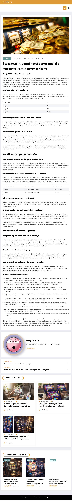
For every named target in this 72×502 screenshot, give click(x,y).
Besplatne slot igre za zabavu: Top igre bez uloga (57, 481)
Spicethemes (36, 497)
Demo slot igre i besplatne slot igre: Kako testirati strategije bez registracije (17, 405)
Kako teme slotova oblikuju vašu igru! (18, 364)
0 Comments (41, 58)
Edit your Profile (53, 344)
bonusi (51, 268)
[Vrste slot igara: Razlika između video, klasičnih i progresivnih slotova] (18, 424)
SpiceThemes (50, 497)
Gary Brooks (18, 58)
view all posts (30, 348)
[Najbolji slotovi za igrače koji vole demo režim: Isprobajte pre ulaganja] (53, 391)
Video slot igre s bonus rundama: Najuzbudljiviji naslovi (12, 481)
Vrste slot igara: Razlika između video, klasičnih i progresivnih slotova (17, 438)
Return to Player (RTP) (9, 78)
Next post (7, 367)
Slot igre (5, 122)
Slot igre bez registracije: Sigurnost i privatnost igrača (34, 481)
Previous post (8, 361)
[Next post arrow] (67, 370)
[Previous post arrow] (67, 363)
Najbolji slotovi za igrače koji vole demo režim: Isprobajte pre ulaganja (51, 405)
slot (14, 82)
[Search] (69, 8)
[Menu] (64, 8)
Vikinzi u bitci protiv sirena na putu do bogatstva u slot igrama (27, 370)
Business (6, 58)
